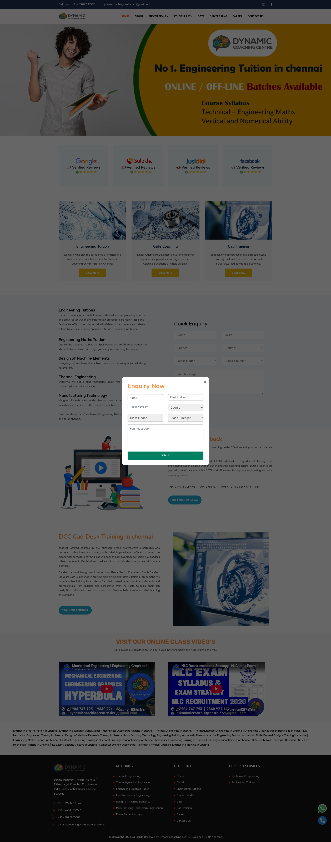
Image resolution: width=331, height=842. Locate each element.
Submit (165, 455)
